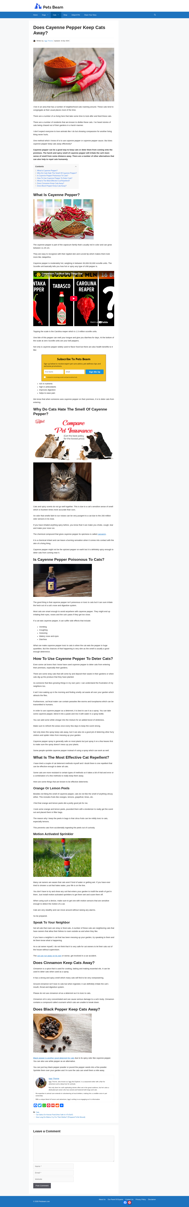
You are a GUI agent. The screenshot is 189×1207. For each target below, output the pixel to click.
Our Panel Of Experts (115, 1199)
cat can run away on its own (49, 956)
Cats (54, 15)
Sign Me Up (94, 371)
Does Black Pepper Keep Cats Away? (51, 186)
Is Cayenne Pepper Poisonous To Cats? (52, 176)
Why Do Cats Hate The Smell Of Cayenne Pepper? (57, 173)
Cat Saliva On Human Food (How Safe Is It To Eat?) (54, 1115)
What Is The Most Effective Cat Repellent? (53, 181)
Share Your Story (90, 15)
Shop (65, 15)
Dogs (44, 15)
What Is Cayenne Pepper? (47, 171)
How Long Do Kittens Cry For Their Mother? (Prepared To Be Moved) (60, 1117)
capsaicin (102, 534)
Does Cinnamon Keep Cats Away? (50, 183)
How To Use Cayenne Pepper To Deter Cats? (54, 178)
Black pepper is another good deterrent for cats (53, 1058)
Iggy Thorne (48, 41)
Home (35, 15)
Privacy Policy (141, 1199)
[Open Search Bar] (155, 15)
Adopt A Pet (76, 15)
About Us (102, 1199)
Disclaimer (152, 1199)
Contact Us (129, 1199)
